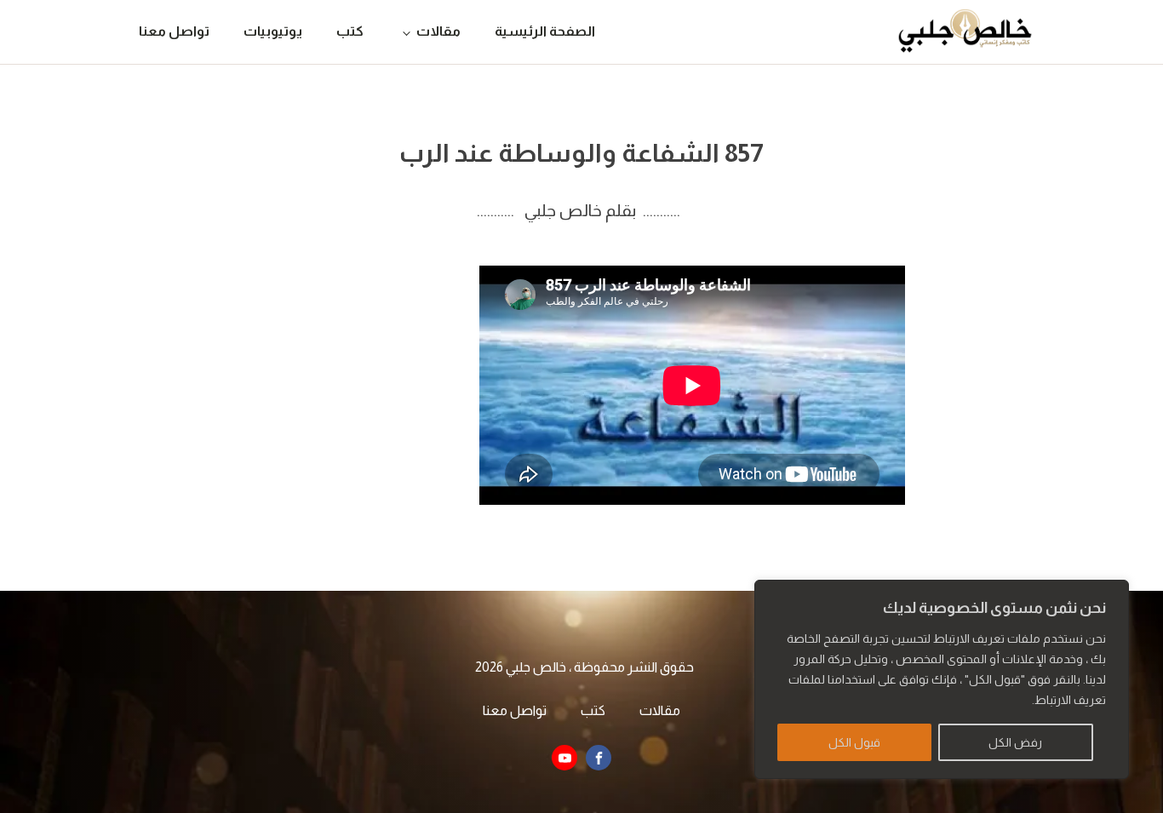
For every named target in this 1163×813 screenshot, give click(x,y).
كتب (350, 31)
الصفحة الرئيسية (545, 31)
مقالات (438, 31)
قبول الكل (854, 742)
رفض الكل (1015, 742)
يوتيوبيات (272, 31)
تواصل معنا (174, 31)
